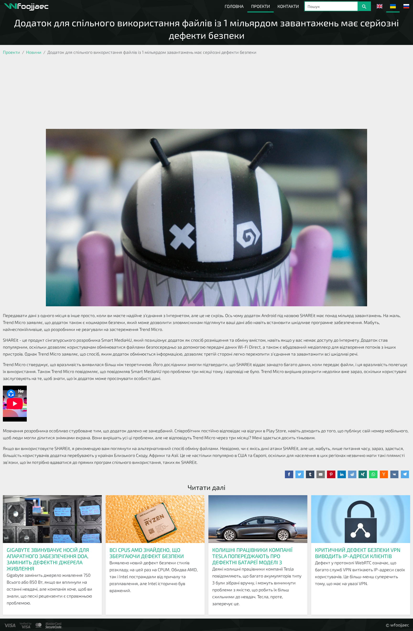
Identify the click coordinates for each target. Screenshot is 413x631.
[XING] (363, 474)
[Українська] (393, 6)
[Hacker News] (384, 474)
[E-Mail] (320, 474)
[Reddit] (352, 474)
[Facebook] (289, 474)
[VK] (394, 474)
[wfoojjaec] (26, 6)
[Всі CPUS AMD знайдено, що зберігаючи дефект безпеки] (155, 519)
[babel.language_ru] (406, 6)
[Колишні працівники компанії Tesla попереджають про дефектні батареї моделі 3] (257, 519)
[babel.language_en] (379, 6)
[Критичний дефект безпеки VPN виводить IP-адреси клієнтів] (360, 519)
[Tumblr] (310, 474)
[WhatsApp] (373, 474)
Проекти (260, 6)
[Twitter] (299, 474)
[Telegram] (405, 474)
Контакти (288, 6)
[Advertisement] (206, 93)
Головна (234, 6)
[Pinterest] (331, 474)
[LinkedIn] (341, 474)
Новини (33, 52)
